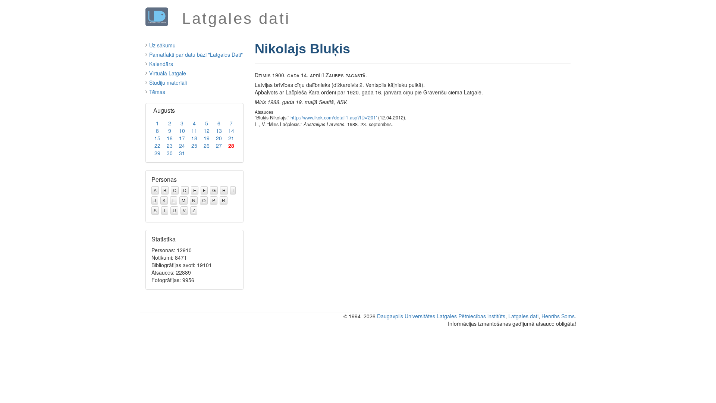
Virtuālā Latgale (167, 73)
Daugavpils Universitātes (406, 316)
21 (231, 138)
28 (231, 145)
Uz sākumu (162, 45)
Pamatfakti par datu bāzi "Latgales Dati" (196, 54)
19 (207, 138)
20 (219, 138)
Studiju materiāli (168, 82)
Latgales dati (523, 316)
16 (170, 138)
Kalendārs (161, 64)
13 (219, 130)
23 (170, 145)
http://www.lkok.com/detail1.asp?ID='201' (334, 117)
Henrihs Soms (558, 316)
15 (157, 138)
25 (194, 145)
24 (182, 145)
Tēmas (157, 92)
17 (182, 138)
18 (194, 138)
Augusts (164, 110)
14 (231, 130)
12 (207, 130)
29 (157, 153)
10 (182, 130)
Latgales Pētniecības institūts (471, 316)
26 (207, 145)
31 (182, 153)
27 (219, 145)
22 (157, 145)
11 (194, 130)
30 (170, 153)
